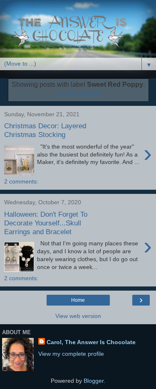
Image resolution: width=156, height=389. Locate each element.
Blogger (94, 380)
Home (78, 300)
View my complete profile (71, 353)
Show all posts (79, 94)
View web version (78, 316)
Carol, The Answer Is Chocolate (91, 342)
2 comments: (21, 181)
